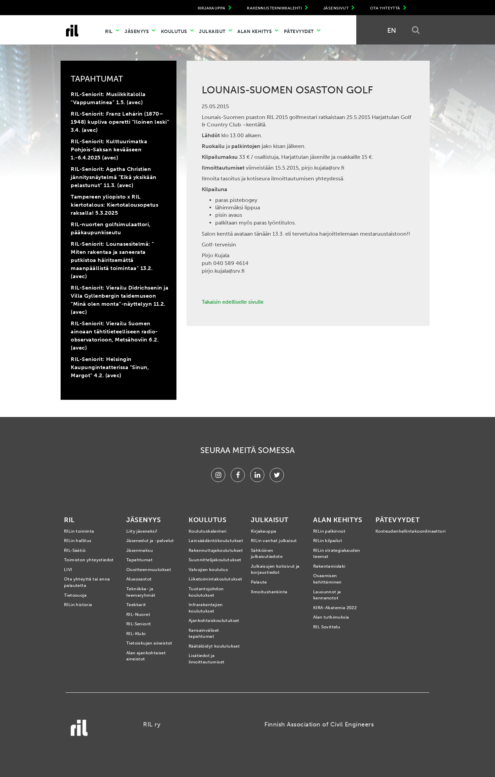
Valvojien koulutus (208, 569)
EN (391, 30)
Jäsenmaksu (139, 550)
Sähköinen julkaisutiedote (267, 553)
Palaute (259, 582)
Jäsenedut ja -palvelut (150, 540)
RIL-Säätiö (75, 550)
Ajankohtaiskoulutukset (214, 620)
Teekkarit (136, 604)
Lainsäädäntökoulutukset (215, 540)
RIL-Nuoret (138, 614)
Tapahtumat (139, 559)
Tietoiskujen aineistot (149, 643)
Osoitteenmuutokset (148, 569)
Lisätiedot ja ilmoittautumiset (206, 658)
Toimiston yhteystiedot (89, 559)
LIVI (68, 569)
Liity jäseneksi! (141, 531)
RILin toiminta (79, 531)
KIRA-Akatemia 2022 (335, 607)
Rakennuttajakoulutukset (215, 550)
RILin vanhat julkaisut (274, 540)
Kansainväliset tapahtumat (204, 633)
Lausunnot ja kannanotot (327, 595)
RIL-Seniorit (138, 623)
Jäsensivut (336, 8)
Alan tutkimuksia (331, 617)
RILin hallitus (78, 540)
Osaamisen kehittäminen (327, 579)
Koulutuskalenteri (208, 531)
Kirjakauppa (263, 531)
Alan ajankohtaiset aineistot (146, 656)
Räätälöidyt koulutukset (214, 646)
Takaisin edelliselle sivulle (233, 302)
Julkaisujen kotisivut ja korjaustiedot (275, 569)
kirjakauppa (212, 8)
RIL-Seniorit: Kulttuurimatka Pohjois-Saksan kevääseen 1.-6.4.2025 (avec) (109, 149)
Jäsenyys (137, 31)
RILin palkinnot (329, 531)
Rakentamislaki (329, 566)
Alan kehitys (255, 31)
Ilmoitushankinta (269, 591)
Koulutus (175, 31)
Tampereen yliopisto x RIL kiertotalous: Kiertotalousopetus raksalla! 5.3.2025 (114, 204)
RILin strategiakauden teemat (336, 553)
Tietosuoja (75, 595)
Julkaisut (213, 31)
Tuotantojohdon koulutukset (206, 592)
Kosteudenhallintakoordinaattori (401, 531)
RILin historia (78, 604)
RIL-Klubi (136, 633)
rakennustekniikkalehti (275, 8)
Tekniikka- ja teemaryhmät (140, 592)
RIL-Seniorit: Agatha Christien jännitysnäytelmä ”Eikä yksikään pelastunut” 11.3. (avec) (114, 177)
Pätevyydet (299, 31)
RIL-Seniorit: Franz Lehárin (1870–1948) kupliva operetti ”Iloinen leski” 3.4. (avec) (120, 122)
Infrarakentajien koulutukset (206, 608)
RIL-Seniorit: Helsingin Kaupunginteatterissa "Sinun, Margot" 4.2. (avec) (110, 367)
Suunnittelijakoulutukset (215, 559)
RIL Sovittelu (326, 626)
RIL (109, 31)
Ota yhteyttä (385, 8)
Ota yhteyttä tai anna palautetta (87, 582)
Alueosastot (139, 578)
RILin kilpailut (327, 540)
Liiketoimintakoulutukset (215, 578)
